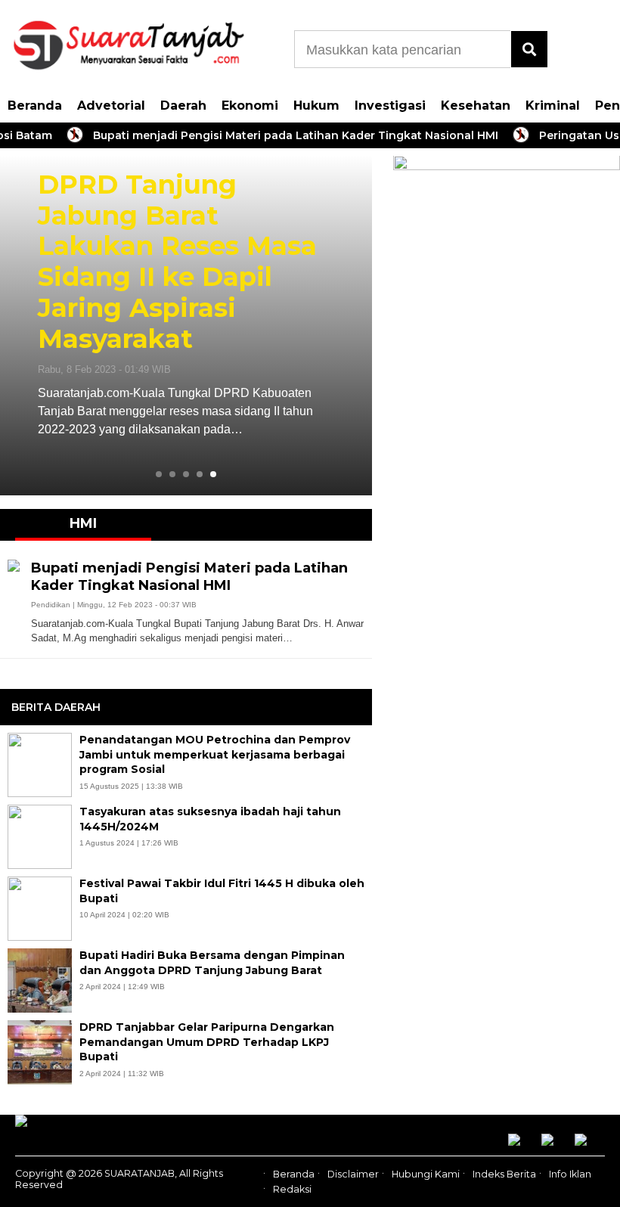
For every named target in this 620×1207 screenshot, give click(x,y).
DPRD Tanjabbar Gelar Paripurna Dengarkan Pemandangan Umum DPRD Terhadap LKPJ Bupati (206, 1041)
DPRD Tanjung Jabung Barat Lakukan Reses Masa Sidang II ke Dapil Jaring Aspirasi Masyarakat (177, 262)
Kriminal (552, 105)
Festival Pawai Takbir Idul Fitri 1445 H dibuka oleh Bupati (221, 891)
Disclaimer (353, 1174)
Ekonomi (250, 105)
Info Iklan (570, 1174)
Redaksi (292, 1189)
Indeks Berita (504, 1174)
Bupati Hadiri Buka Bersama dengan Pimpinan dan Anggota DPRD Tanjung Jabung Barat (212, 962)
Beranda (35, 105)
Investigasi (390, 105)
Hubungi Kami (426, 1174)
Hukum (316, 105)
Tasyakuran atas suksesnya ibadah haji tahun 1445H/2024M (210, 819)
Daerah (183, 105)
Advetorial (111, 105)
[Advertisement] (506, 552)
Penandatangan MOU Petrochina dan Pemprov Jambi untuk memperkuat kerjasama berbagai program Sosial (214, 754)
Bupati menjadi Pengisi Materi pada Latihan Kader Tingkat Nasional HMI (282, 135)
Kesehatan (475, 105)
